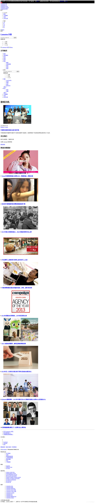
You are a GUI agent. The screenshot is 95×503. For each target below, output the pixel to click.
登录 (4, 14)
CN (4, 24)
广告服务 (5, 15)
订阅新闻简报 (9, 457)
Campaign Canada (5, 7)
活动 (4, 58)
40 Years (8, 468)
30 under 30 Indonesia (11, 479)
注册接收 (8, 434)
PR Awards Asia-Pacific (11, 476)
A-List (6, 45)
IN (4, 26)
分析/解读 (5, 55)
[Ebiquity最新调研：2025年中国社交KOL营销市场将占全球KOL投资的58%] (20, 396)
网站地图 (8, 459)
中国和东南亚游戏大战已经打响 (10, 130)
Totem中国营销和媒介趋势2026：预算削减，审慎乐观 (17, 176)
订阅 (4, 17)
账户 (4, 88)
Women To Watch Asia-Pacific (13, 478)
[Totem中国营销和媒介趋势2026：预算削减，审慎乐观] (20, 173)
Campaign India (9, 487)
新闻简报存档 (9, 456)
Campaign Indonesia (10, 488)
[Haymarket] (4, 449)
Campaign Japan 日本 (11, 489)
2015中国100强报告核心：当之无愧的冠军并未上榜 (17, 232)
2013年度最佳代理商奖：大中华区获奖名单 (14, 315)
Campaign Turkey (10, 497)
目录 (4, 59)
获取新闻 (3, 144)
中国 (7, 82)
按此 (37, 1)
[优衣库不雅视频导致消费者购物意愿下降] (20, 201)
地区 (4, 79)
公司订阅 (5, 18)
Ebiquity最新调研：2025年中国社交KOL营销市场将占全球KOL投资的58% (24, 399)
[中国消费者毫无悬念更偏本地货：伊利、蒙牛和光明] (20, 284)
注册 (7, 91)
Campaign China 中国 (11, 491)
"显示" (5, 86)
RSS (7, 460)
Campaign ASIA (4, 6)
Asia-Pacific (8, 80)
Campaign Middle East (11, 496)
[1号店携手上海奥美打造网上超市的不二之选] (20, 257)
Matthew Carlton (4, 127)
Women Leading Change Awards (13, 477)
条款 (66, 1)
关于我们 (8, 453)
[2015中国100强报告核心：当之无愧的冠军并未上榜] (20, 229)
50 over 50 (8, 482)
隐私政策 (3, 447)
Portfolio (8, 465)
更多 (4, 61)
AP (4, 22)
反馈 (7, 454)
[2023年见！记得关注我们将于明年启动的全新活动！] (20, 368)
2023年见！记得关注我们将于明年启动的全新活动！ (17, 371)
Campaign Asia (9, 486)
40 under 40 (8, 481)
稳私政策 (62, 1)
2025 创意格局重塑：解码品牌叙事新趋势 (14, 343)
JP (3, 23)
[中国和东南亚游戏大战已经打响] (17, 123)
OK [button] (1, 2)
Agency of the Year (10, 472)
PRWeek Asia (9, 467)
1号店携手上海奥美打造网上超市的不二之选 (14, 260)
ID (4, 27)
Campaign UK (4, 3)
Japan (7, 81)
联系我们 (14, 447)
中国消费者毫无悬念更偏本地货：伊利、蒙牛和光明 (17, 287)
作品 (6, 43)
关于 (8, 431)
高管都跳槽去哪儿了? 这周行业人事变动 (14, 427)
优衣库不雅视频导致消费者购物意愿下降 (13, 204)
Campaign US (4, 5)
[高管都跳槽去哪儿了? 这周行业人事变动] (20, 424)
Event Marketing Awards (11, 474)
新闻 (4, 53)
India (7, 84)
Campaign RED (4, 8)
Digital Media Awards (11, 473)
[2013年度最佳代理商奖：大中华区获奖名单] (20, 312)
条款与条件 (8, 447)
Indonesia (8, 85)
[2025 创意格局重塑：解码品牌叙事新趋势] (20, 340)
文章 (6, 41)
